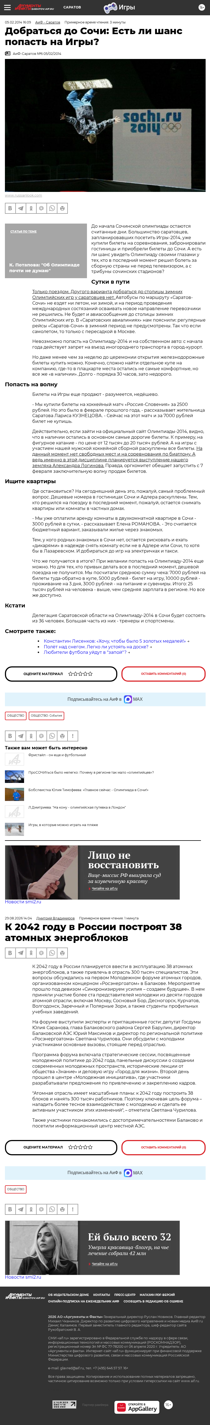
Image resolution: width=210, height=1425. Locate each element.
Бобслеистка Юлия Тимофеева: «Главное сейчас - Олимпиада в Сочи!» (88, 790)
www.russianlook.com (23, 195)
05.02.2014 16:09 (18, 22)
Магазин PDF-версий (157, 1295)
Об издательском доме (68, 1295)
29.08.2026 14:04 (18, 918)
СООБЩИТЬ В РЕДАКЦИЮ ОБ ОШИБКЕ (153, 1301)
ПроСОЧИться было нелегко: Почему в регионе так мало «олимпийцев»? (91, 772)
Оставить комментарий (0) (163, 674)
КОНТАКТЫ (101, 1295)
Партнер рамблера (95, 1404)
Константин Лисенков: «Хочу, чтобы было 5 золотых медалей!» (115, 641)
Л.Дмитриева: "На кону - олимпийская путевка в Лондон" (77, 807)
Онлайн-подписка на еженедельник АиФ (83, 1301)
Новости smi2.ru (23, 901)
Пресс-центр (124, 1295)
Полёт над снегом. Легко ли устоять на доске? (96, 646)
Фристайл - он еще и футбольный (57, 755)
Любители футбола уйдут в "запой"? (85, 652)
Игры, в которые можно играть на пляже (63, 825)
